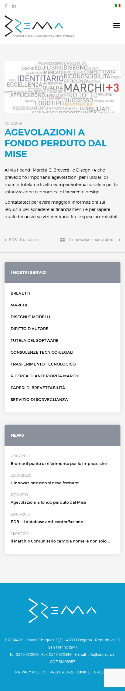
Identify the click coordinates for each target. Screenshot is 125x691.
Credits (102, 672)
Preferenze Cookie (69, 672)
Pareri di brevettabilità (38, 387)
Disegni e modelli (30, 316)
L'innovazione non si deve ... (92, 239)
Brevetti (20, 293)
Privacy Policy (30, 672)
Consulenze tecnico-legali (42, 352)
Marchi (19, 305)
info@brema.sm (101, 654)
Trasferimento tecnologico (43, 364)
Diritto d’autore (30, 328)
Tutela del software (35, 340)
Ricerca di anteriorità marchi (45, 376)
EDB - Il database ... (25, 239)
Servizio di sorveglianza (39, 399)
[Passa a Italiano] (116, 5)
